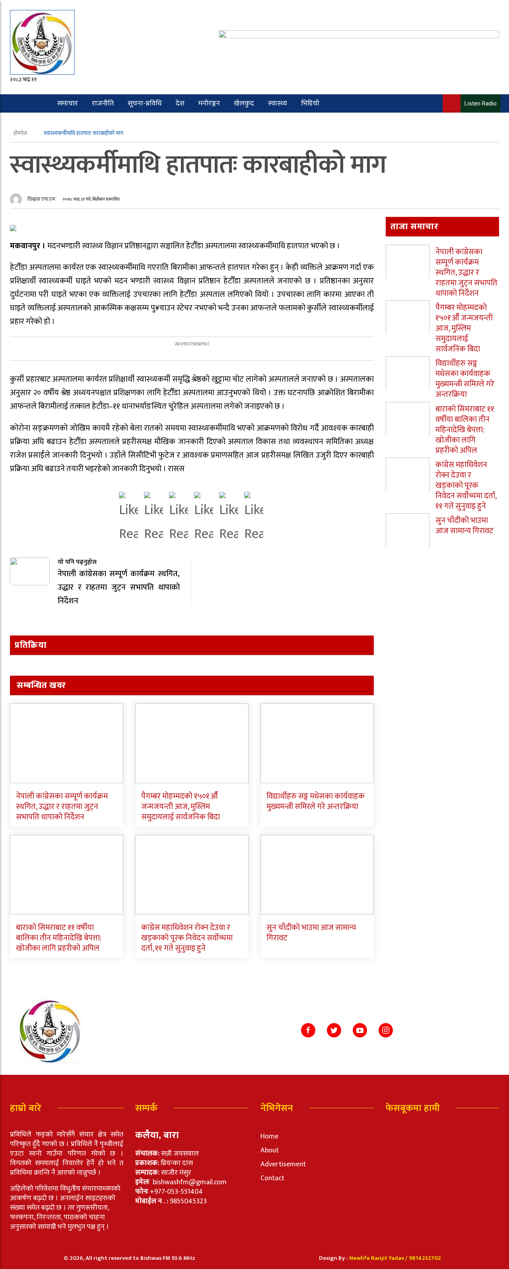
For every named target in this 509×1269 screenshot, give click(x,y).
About (269, 1150)
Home (269, 1136)
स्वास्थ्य (277, 103)
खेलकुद (244, 103)
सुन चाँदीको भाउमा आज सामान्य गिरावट (311, 933)
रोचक (41, 122)
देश (180, 103)
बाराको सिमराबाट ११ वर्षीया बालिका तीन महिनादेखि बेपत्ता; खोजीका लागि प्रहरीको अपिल (58, 938)
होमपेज (21, 133)
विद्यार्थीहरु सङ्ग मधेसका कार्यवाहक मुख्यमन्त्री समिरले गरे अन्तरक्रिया (315, 801)
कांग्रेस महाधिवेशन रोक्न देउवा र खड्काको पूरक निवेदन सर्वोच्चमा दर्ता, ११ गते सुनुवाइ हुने (187, 938)
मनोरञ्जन (209, 103)
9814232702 (425, 1258)
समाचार (67, 103)
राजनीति (103, 103)
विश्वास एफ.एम (41, 199)
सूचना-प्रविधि (145, 103)
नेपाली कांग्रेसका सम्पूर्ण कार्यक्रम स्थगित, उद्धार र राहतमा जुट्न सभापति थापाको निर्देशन (62, 806)
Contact (272, 1178)
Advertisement (283, 1164)
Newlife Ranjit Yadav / (379, 1258)
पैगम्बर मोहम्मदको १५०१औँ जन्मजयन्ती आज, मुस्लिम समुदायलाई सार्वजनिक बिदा (180, 806)
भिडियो (310, 103)
